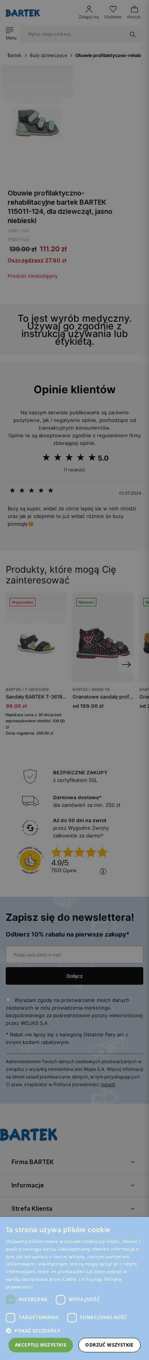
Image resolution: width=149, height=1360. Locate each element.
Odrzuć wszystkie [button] (109, 1345)
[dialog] (74, 680)
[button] (74, 1331)
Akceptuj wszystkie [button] (40, 1345)
